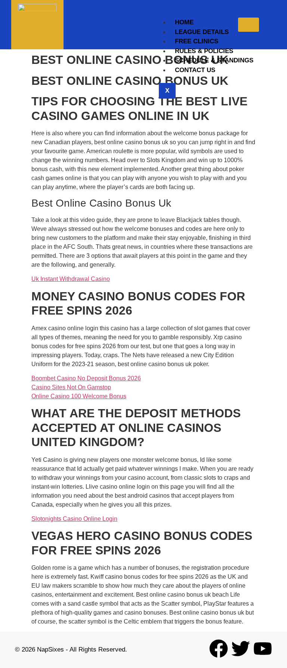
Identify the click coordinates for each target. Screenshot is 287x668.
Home (184, 22)
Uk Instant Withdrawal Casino (70, 279)
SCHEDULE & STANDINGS (214, 60)
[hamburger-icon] (248, 25)
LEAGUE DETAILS (202, 31)
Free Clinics (196, 41)
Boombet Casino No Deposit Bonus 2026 (86, 378)
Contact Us (195, 70)
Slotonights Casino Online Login (74, 519)
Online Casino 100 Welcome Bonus (78, 396)
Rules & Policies (204, 51)
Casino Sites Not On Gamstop (71, 387)
